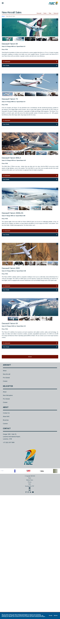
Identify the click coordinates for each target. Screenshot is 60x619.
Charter (5, 381)
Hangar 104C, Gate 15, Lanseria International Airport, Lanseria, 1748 (11, 436)
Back (30, 356)
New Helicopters (8, 395)
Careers (5, 423)
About (4, 370)
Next (56, 27)
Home (3, 16)
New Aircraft (6, 374)
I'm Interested (6, 61)
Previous (3, 27)
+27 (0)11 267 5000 (8, 442)
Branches (6, 420)
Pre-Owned (6, 377)
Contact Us (6, 413)
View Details (6, 65)
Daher (45, 13)
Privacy (29, 482)
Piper (50, 13)
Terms (29, 478)
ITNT (33, 486)
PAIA (29, 484)
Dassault (39, 13)
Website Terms (29, 480)
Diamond (56, 13)
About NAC (6, 416)
